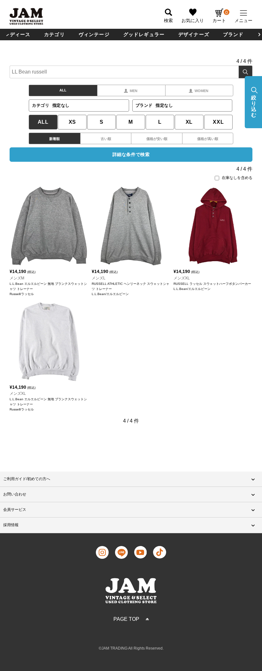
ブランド (233, 34)
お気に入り (192, 20)
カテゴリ (54, 34)
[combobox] (131, 72)
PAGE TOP (126, 619)
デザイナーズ (193, 34)
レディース (17, 34)
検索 (245, 72)
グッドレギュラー (144, 34)
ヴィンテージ (94, 34)
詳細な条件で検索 (131, 154)
